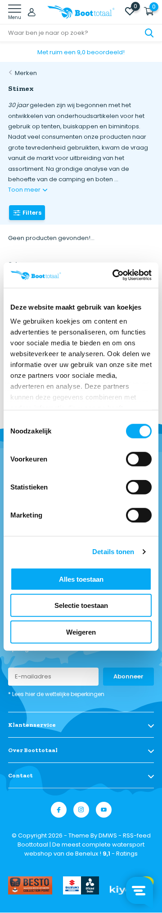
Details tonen (113, 551)
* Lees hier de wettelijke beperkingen (56, 694)
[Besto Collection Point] (30, 885)
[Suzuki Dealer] (81, 885)
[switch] (139, 459)
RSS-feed (137, 835)
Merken (26, 73)
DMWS (108, 835)
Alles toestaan (81, 579)
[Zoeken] (149, 33)
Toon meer (25, 189)
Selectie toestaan (81, 605)
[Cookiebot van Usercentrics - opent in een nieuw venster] (114, 275)
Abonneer (128, 676)
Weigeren (81, 631)
